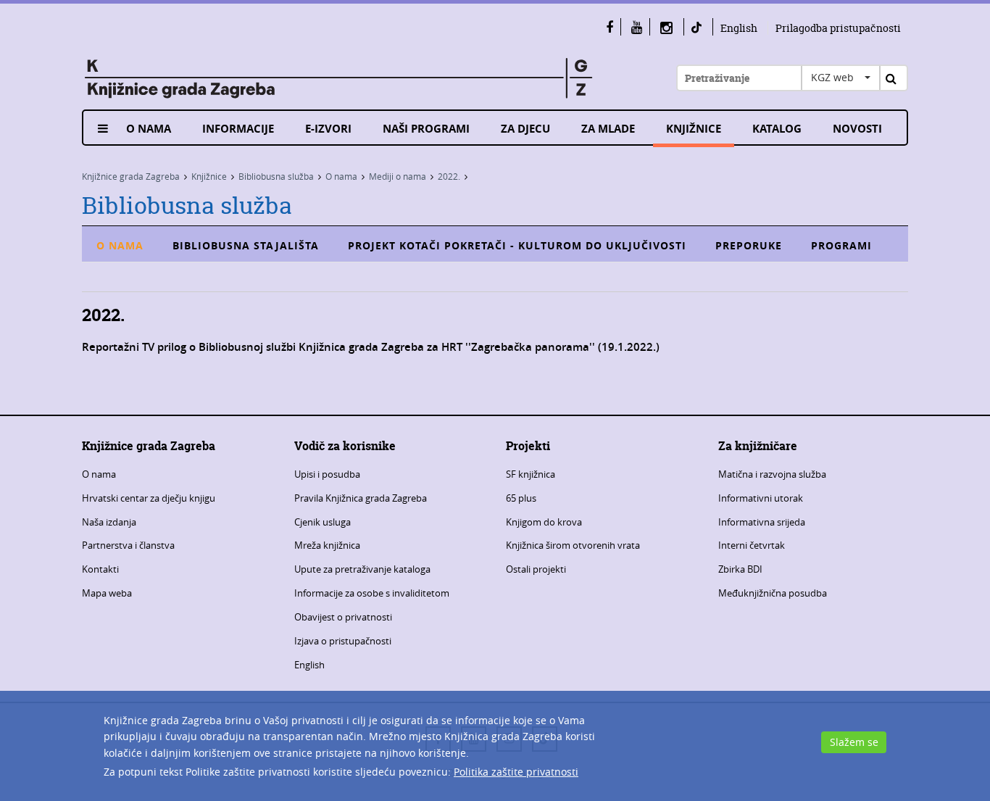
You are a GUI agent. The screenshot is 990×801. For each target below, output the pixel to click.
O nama (148, 128)
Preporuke (748, 245)
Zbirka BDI (740, 569)
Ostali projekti (536, 569)
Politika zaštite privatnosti (516, 772)
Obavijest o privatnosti (343, 616)
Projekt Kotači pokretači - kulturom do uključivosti (517, 245)
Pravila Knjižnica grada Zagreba (360, 498)
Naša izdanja (109, 521)
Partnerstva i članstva (128, 545)
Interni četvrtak (751, 545)
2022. (449, 176)
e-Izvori (328, 128)
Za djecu (525, 128)
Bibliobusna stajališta (245, 245)
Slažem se (854, 742)
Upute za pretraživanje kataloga (362, 569)
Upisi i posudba (327, 474)
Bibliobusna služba (276, 176)
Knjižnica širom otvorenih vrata (573, 545)
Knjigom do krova (544, 521)
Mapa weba (107, 592)
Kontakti (100, 569)
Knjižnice (693, 128)
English (738, 28)
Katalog (777, 128)
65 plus (521, 498)
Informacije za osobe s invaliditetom (371, 592)
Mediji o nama (397, 176)
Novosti (857, 128)
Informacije (238, 128)
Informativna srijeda (761, 521)
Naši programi (426, 128)
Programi (841, 245)
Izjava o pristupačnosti (342, 640)
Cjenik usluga (322, 521)
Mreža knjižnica (327, 545)
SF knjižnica (530, 474)
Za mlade (608, 128)
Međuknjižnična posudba (772, 592)
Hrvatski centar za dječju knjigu (148, 498)
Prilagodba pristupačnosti (838, 28)
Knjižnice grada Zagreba (131, 176)
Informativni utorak (760, 498)
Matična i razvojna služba (772, 474)
